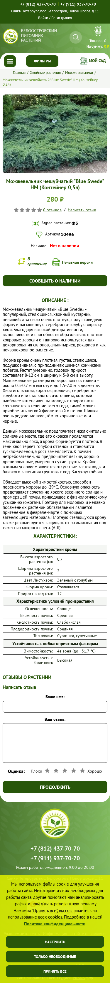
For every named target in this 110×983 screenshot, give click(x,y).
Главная (19, 72)
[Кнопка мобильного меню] (10, 61)
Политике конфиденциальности (54, 923)
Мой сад (97, 60)
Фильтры (42, 61)
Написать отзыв (82, 209)
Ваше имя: (55, 696)
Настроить (55, 941)
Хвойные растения (45, 72)
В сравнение (37, 261)
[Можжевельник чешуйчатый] (55, 96)
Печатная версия (77, 262)
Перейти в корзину (98, 38)
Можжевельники (79, 72)
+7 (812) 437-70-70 (38, 4)
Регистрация (61, 17)
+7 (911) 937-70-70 (78, 4)
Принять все (55, 971)
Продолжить (55, 787)
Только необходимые (55, 956)
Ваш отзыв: (55, 719)
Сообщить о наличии (55, 281)
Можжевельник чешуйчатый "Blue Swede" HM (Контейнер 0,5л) (50, 82)
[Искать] (75, 37)
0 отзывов (52, 209)
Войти (43, 17)
